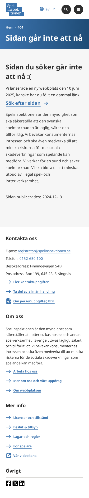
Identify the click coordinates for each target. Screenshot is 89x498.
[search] (66, 9)
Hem (9, 27)
